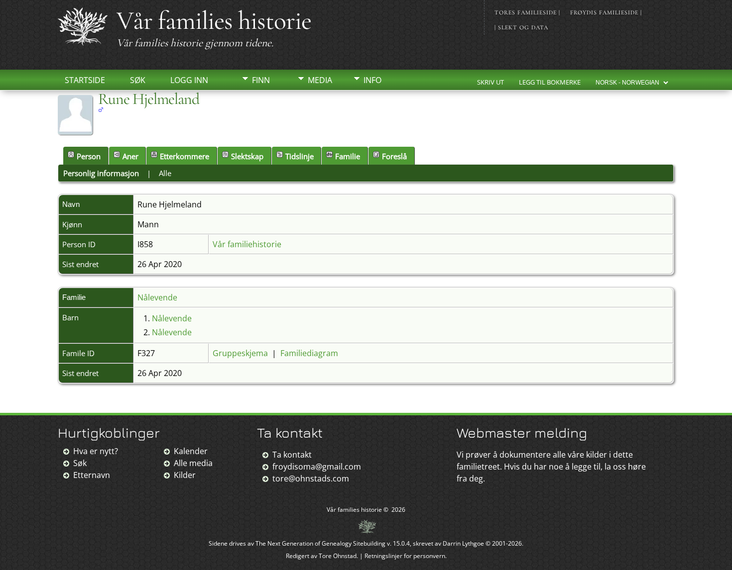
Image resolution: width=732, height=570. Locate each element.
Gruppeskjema (240, 353)
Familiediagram (309, 353)
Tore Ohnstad (338, 556)
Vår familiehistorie (247, 244)
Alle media (193, 463)
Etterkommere (184, 156)
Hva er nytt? (95, 451)
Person (89, 156)
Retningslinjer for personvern (405, 556)
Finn (261, 80)
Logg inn (189, 80)
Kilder (185, 475)
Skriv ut (490, 82)
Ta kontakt (292, 454)
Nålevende (157, 297)
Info (372, 80)
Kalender (191, 451)
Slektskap (247, 156)
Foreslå (394, 156)
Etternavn (91, 475)
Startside (85, 80)
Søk (137, 80)
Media (320, 80)
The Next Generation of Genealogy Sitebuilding (320, 543)
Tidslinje (299, 156)
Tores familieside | (527, 12)
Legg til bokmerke (550, 82)
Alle (165, 173)
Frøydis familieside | (606, 12)
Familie (347, 156)
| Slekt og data (521, 27)
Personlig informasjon (101, 173)
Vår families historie (214, 20)
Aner (130, 156)
